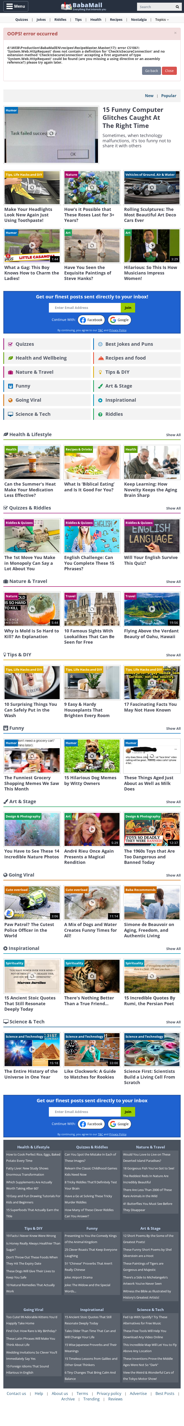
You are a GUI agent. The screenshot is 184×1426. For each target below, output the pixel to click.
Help (39, 1393)
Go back (151, 70)
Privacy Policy (117, 330)
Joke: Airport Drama (78, 1277)
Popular (168, 95)
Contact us (16, 1393)
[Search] (177, 7)
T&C (100, 330)
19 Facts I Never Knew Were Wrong (31, 1236)
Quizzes (24, 344)
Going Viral (27, 400)
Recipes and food (125, 358)
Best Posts (164, 1393)
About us (60, 1393)
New (149, 95)
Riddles (113, 414)
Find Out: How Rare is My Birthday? (31, 1331)
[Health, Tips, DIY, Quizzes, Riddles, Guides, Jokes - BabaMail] (83, 6)
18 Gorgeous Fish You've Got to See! (148, 1168)
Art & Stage (118, 386)
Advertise (138, 1393)
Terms (82, 1393)
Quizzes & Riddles (92, 1147)
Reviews (115, 1399)
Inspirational (120, 400)
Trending (91, 1399)
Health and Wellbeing (40, 358)
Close (169, 70)
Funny (22, 386)
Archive (68, 1399)
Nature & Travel (33, 372)
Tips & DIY (116, 372)
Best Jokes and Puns (128, 344)
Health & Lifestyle (33, 1147)
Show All (173, 435)
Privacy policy (109, 1393)
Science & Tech (32, 414)
